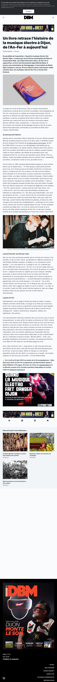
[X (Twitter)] (22, 420)
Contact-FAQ (50, 674)
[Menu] (3, 17)
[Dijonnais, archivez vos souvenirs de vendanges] (42, 442)
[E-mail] (47, 420)
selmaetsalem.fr (45, 365)
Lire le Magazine (49, 667)
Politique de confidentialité (45, 677)
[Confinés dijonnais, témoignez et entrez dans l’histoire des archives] (15, 442)
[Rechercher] (53, 17)
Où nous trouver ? (48, 670)
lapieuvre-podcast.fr (17, 370)
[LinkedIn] (35, 420)
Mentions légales (49, 680)
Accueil (52, 664)
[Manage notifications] (4, 678)
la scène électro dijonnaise (36, 143)
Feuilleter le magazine (11, 659)
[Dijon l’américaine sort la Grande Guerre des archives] (15, 470)
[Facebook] (9, 420)
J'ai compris (29, 11)
